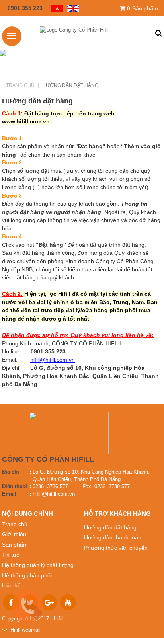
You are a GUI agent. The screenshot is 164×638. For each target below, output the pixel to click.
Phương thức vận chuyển (116, 548)
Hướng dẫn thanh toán (112, 537)
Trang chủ (20, 85)
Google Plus (49, 602)
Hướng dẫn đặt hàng (110, 527)
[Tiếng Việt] (55, 8)
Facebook (11, 602)
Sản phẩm (142, 8)
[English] (71, 8)
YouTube (68, 602)
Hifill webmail (24, 630)
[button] (158, 34)
